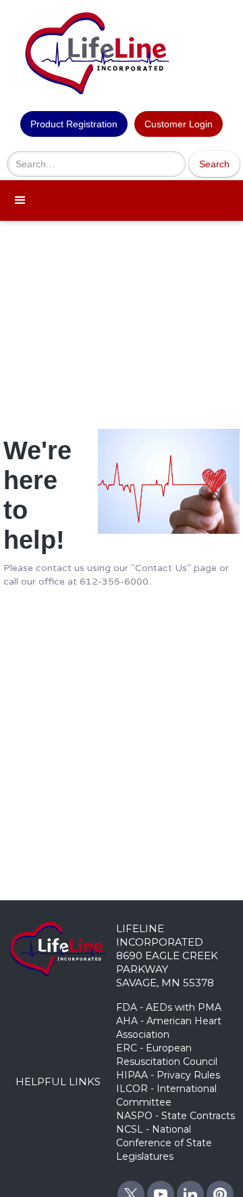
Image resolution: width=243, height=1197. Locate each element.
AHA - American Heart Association (168, 1028)
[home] (122, 50)
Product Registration (73, 124)
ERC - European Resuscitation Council (166, 1055)
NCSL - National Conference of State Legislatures (164, 1142)
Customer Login (178, 124)
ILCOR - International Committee (166, 1095)
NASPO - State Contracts (175, 1116)
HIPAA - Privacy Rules (168, 1075)
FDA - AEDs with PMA (168, 1007)
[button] (121, 200)
